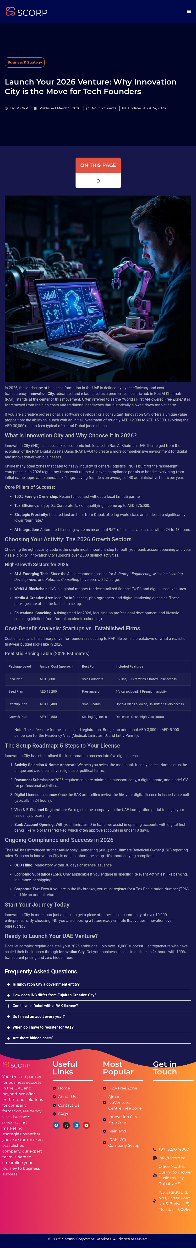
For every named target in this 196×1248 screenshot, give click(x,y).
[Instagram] (66, 1125)
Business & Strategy (24, 62)
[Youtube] (86, 1125)
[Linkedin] (76, 1125)
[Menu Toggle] (188, 11)
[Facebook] (56, 1125)
